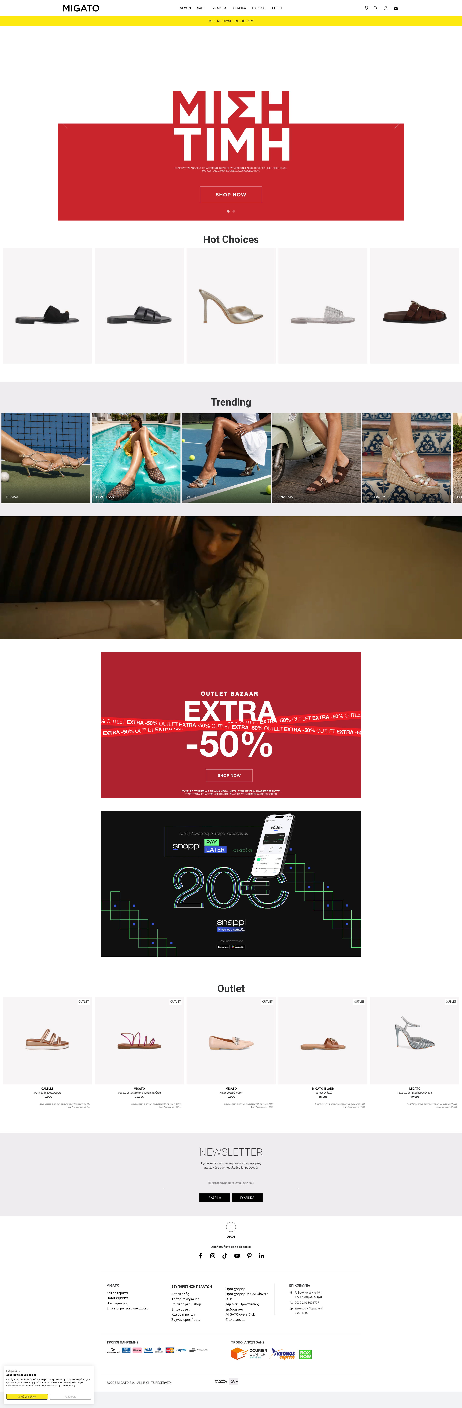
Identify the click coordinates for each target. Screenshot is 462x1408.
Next (397, 123)
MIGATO (139, 1088)
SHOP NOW (249, 21)
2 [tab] (234, 211)
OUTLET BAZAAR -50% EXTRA (231, 21)
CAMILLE (47, 1088)
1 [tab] (228, 211)
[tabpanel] (231, 123)
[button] (13, 1371)
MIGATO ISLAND (323, 1088)
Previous (65, 123)
